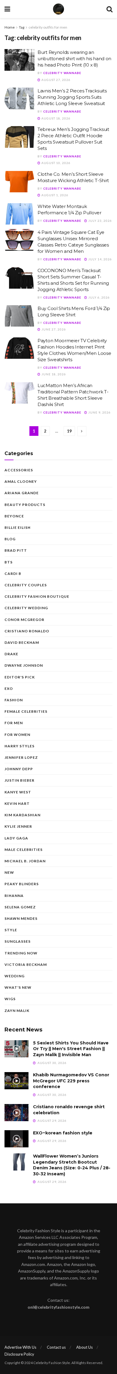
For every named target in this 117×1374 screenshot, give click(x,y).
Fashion (13, 700)
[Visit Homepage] (58, 9)
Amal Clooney (20, 481)
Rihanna (14, 895)
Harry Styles (19, 746)
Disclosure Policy (19, 1354)
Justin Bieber (19, 780)
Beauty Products (24, 504)
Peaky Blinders (21, 884)
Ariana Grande (21, 493)
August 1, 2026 (54, 195)
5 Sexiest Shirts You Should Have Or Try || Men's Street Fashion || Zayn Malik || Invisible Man (71, 1048)
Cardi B (12, 573)
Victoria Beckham (25, 964)
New (9, 872)
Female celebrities (25, 711)
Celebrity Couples (25, 585)
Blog (10, 539)
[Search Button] (109, 9)
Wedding (14, 976)
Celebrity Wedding (26, 608)
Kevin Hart (17, 803)
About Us (84, 1347)
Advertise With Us (20, 1347)
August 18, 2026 (55, 118)
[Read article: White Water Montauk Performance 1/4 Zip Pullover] (19, 214)
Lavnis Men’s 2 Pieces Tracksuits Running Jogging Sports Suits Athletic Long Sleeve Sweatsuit (72, 97)
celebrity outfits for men (47, 27)
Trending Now (21, 953)
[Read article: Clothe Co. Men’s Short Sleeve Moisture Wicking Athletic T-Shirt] (19, 182)
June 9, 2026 (99, 412)
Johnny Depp (18, 769)
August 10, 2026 (55, 163)
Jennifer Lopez (21, 757)
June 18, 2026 (53, 374)
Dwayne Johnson (23, 665)
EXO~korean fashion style (62, 1133)
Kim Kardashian (22, 815)
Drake (11, 654)
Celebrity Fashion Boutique (36, 596)
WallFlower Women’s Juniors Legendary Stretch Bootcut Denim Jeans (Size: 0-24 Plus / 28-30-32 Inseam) (71, 1165)
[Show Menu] (7, 9)
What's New (18, 987)
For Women (17, 734)
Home (9, 27)
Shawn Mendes (21, 918)
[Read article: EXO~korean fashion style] (16, 1138)
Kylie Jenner (18, 826)
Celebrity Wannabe (62, 73)
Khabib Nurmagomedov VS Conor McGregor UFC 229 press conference (71, 1080)
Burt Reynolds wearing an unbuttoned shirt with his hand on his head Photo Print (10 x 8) (74, 58)
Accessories (18, 470)
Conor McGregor (24, 619)
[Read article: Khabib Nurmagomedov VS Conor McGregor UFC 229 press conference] (16, 1080)
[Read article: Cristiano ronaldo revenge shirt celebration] (16, 1112)
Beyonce (14, 516)
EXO (8, 688)
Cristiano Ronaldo (26, 631)
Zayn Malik (16, 1010)
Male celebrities (23, 849)
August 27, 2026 (55, 80)
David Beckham (21, 642)
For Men (13, 723)
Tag (21, 27)
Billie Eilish (17, 527)
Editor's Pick (19, 677)
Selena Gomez (20, 907)
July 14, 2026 (99, 259)
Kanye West (17, 792)
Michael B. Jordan (25, 861)
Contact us (56, 1347)
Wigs (10, 999)
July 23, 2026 (99, 220)
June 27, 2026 (53, 329)
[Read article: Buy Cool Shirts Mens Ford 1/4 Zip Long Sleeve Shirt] (19, 316)
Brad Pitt (15, 550)
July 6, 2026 (98, 297)
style (10, 930)
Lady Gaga (16, 838)
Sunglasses (17, 941)
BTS (8, 562)
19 (69, 431)
